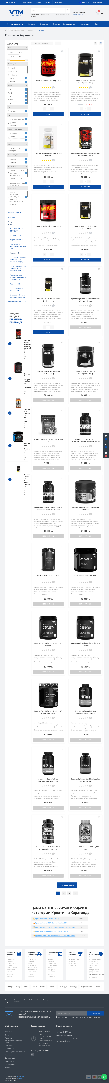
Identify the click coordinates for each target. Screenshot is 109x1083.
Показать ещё (68, 885)
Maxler (11, 78)
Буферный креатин (16, 119)
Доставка (47, 2)
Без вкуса (12, 111)
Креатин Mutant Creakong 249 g (48, 226)
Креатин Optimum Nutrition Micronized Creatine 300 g (55, 927)
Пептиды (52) (13, 217)
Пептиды (56, 24)
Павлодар (46, 1000)
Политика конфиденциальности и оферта (13, 1040)
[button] (106, 454)
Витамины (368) (14, 213)
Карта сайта (9, 1061)
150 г (11, 90)
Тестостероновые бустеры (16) (16, 289)
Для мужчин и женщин (14, 149)
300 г (11, 96)
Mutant (12, 82)
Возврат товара (10, 1058)
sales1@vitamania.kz (64, 1036)
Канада (12, 137)
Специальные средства (18, 1001)
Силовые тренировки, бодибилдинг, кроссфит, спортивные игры (16, 196)
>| (75, 893)
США (11, 140)
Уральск (39, 1000)
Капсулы (12, 159)
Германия (13, 133)
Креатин (33, 1000)
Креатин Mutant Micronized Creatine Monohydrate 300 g (29, 346)
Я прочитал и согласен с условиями (79, 1017)
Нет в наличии (85, 327)
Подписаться (96, 1013)
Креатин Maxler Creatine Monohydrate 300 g (51, 931)
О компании (58, 2)
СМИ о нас (9, 1046)
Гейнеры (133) (15, 235)
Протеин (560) (15, 284)
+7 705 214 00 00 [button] (63, 1032)
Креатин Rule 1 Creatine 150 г (27, 448)
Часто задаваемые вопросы (15, 1052)
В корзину (48, 114)
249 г (11, 93)
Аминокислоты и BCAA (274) (16, 230)
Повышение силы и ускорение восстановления (16, 173)
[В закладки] (62, 51)
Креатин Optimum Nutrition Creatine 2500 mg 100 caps (55, 936)
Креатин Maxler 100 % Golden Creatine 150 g (27, 481)
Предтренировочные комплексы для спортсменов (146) (18, 268)
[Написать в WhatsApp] (104, 1077)
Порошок (12, 162)
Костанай (27, 1000)
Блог (96, 24)
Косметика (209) (14, 301)
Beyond (12, 68)
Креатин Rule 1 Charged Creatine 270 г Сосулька (27, 380)
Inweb (20, 1078)
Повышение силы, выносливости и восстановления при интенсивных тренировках (17, 183)
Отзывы (10, 29)
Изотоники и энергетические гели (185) (18, 246)
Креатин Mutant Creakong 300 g (48, 81)
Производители (10, 1064)
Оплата (39, 2)
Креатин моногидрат (13, 124)
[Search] (67, 10)
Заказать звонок (78, 14)
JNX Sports (13, 75)
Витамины (59, 15)
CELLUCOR (13, 71)
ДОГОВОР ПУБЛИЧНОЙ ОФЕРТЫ (75, 1017)
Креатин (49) (15, 253)
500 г (11, 103)
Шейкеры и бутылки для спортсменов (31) (18, 296)
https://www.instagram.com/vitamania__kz (32, 1054)
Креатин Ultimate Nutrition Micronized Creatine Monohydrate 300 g (85, 441)
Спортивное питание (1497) (16, 223)
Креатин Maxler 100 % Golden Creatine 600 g (51, 923)
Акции (18, 29)
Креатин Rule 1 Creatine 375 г (48, 575)
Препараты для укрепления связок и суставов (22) (18, 277)
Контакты (8, 1055)
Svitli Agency (20, 1076)
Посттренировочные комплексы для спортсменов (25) (18, 259)
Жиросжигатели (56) (17, 240)
